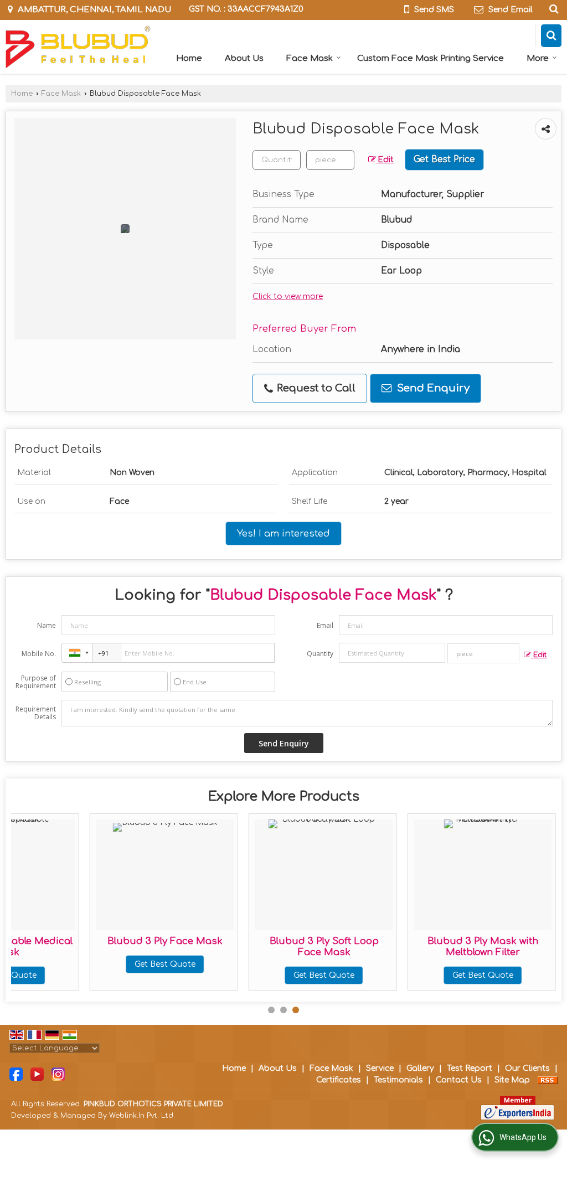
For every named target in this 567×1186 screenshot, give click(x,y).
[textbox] (330, 160)
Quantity (320, 653)
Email (325, 625)
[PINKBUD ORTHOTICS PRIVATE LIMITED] (78, 46)
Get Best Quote (165, 964)
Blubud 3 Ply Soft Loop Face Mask (324, 946)
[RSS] (548, 1080)
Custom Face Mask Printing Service (430, 58)
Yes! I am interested (283, 533)
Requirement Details (36, 713)
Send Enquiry (432, 388)
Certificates (338, 1080)
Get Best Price (444, 159)
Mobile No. (39, 653)
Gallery (420, 1068)
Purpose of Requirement (36, 682)
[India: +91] (76, 653)
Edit (385, 160)
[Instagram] (58, 1074)
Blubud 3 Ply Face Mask (165, 941)
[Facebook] (16, 1074)
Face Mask (309, 58)
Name (46, 625)
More (538, 58)
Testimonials (398, 1080)
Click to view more (287, 296)
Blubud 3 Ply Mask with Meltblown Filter (482, 946)
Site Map (512, 1080)
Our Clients (527, 1068)
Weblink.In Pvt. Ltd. (142, 1116)
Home (189, 58)
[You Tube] (37, 1074)
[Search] (552, 9)
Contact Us (459, 1080)
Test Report (469, 1068)
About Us (244, 58)
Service (380, 1068)
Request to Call (314, 388)
